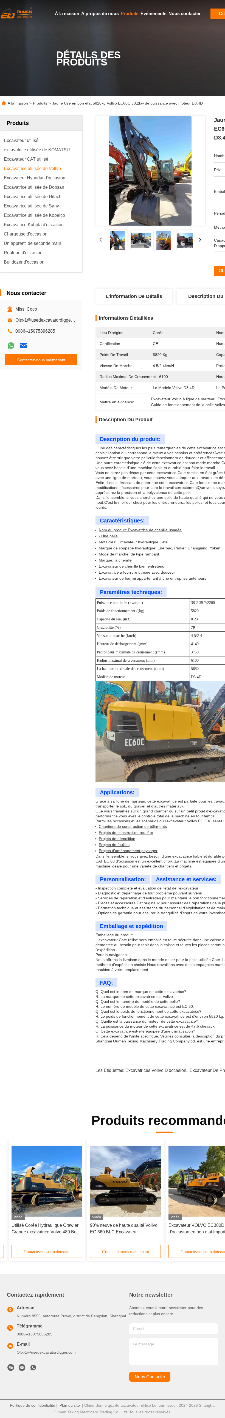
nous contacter (150, 1377)
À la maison (67, 13)
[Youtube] (22, 1369)
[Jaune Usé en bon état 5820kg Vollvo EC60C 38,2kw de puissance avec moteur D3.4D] (150, 171)
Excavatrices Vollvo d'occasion (155, 1070)
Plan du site (70, 1405)
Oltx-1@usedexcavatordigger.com (48, 320)
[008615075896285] (33, 1369)
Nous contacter (184, 13)
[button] (36, 1194)
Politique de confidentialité (32, 1405)
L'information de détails (134, 296)
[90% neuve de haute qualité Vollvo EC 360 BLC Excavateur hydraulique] (125, 1181)
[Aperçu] (16, 14)
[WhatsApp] (11, 345)
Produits (130, 13)
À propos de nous (100, 13)
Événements (153, 13)
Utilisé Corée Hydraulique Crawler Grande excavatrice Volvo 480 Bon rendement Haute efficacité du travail (45, 1229)
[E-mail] (23, 345)
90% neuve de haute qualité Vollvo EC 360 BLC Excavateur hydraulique (124, 1229)
